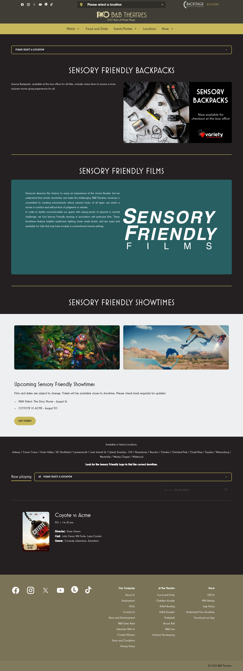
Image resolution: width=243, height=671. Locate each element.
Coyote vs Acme (73, 515)
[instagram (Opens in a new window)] (28, 4)
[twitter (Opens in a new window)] (34, 4)
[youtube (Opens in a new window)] (40, 4)
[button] (177, 112)
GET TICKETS (25, 421)
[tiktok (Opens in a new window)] (51, 4)
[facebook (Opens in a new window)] (22, 4)
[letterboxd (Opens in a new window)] (46, 4)
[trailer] (43, 517)
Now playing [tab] (21, 477)
